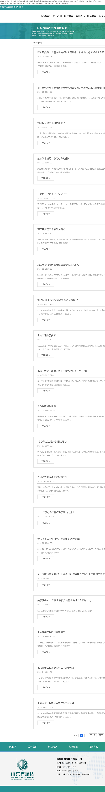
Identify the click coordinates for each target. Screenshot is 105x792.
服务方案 (91, 16)
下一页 (93, 735)
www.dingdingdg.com (70, 771)
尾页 (101, 735)
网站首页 (45, 16)
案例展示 (80, 16)
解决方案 (68, 16)
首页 (75, 735)
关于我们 (57, 16)
